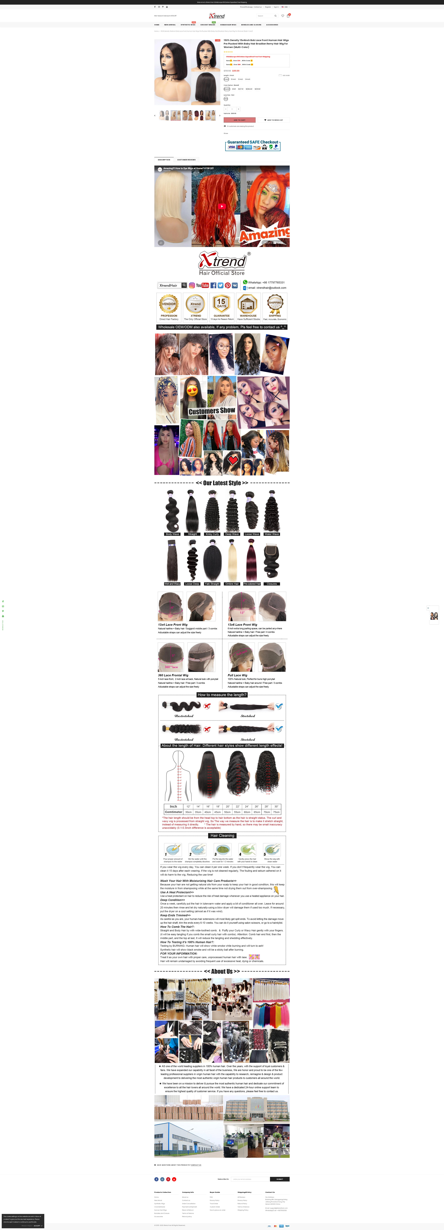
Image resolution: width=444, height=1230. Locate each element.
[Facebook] (155, 6)
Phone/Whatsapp (246, 7)
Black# (227, 89)
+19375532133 (282, 1210)
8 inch (226, 79)
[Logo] (216, 16)
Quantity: (227, 105)
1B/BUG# (249, 89)
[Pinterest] (163, 6)
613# (234, 89)
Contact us (258, 7)
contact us (196, 1165)
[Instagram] (159, 6)
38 (228, 126)
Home (156, 31)
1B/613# (257, 89)
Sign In (276, 7)
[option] (187, 72)
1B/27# (240, 89)
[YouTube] (167, 6)
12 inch (240, 79)
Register (268, 7)
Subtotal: (227, 113)
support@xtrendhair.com (279, 1208)
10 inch (233, 79)
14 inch (247, 79)
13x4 (225, 99)
